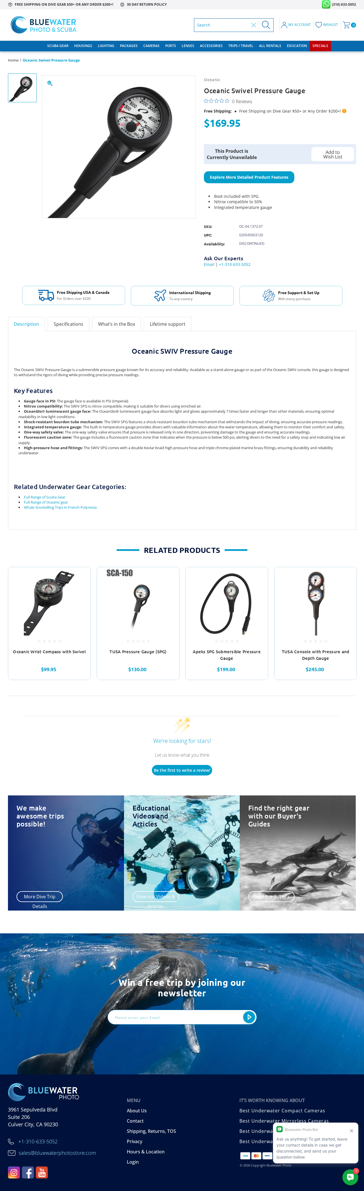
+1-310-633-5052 (235, 264)
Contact (135, 1121)
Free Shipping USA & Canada (83, 292)
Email (209, 264)
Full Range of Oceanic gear (46, 502)
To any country (181, 299)
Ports (170, 45)
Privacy (134, 1141)
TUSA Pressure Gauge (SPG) (137, 651)
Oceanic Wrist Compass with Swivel (49, 651)
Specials (320, 45)
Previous (4, 623)
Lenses (188, 45)
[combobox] (223, 25)
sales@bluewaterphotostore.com (57, 1152)
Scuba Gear (58, 45)
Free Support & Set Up (298, 292)
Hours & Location (146, 1152)
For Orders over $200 (74, 298)
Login (133, 1162)
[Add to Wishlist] (79, 592)
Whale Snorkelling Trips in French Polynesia (60, 507)
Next (360, 623)
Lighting (106, 45)
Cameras (151, 45)
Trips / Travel (240, 45)
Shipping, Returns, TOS (151, 1131)
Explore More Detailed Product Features (249, 177)
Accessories (211, 45)
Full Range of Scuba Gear (44, 497)
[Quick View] (79, 578)
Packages (129, 45)
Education (297, 45)
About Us (137, 1110)
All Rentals (270, 45)
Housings (83, 45)
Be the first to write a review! (182, 770)
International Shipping (190, 292)
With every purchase (294, 299)
